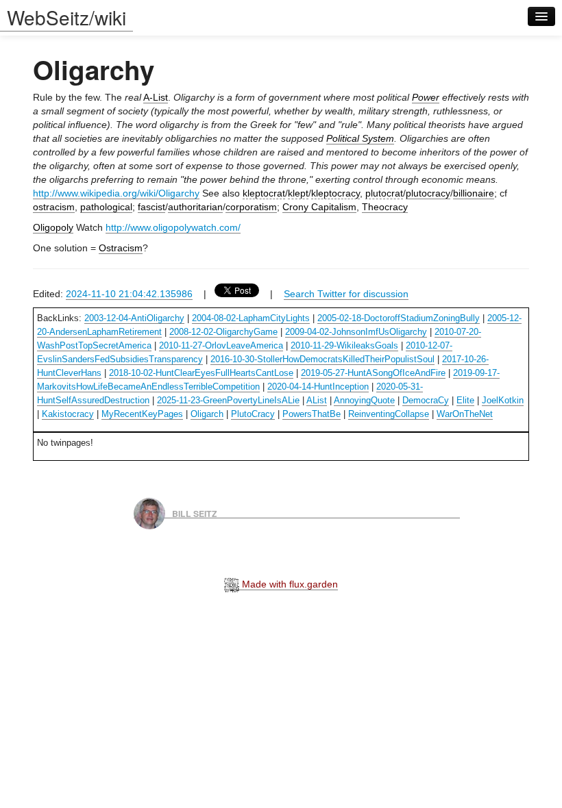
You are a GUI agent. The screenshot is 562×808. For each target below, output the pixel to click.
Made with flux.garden (288, 584)
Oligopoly (53, 227)
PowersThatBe (311, 414)
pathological (106, 206)
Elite (465, 400)
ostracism (54, 206)
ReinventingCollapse (388, 414)
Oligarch (207, 414)
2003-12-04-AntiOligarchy (134, 318)
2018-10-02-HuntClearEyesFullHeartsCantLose (201, 373)
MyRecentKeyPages (142, 414)
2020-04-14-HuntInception (318, 386)
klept (298, 193)
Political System (360, 138)
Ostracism (121, 247)
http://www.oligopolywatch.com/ (173, 227)
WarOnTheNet (465, 414)
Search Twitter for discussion (346, 293)
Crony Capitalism (319, 206)
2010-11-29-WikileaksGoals (344, 345)
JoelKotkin (503, 400)
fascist (151, 206)
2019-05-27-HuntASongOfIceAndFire (373, 373)
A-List (155, 97)
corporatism (251, 206)
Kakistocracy (68, 414)
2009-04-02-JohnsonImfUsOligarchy (356, 332)
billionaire (473, 193)
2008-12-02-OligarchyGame (223, 332)
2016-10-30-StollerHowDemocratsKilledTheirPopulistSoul (322, 359)
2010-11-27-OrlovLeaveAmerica (221, 345)
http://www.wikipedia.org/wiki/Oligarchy (116, 193)
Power (425, 97)
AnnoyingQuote (364, 400)
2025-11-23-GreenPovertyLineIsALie (228, 400)
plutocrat (384, 193)
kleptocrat (264, 193)
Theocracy (385, 206)
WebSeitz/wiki (66, 17)
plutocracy (428, 193)
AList (316, 400)
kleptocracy (335, 193)
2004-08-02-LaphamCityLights (251, 318)
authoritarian (195, 206)
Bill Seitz (194, 512)
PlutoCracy (253, 414)
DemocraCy (425, 400)
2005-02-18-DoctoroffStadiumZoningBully (398, 318)
